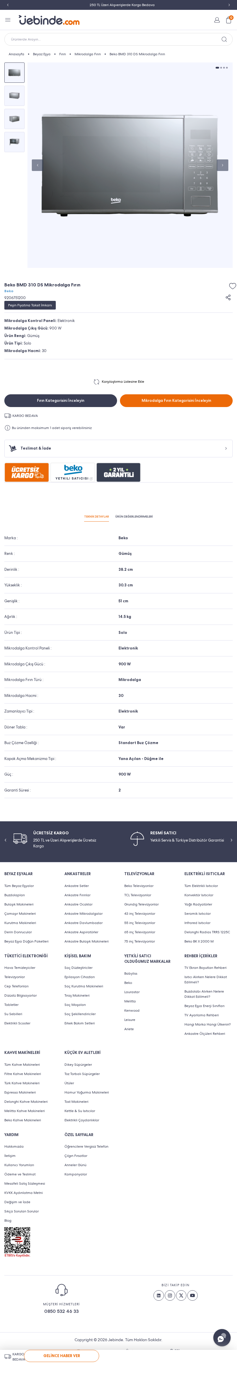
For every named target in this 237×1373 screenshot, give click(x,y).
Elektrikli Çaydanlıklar (81, 1120)
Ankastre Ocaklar (78, 904)
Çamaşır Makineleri (20, 913)
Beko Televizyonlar (138, 886)
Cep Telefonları (16, 986)
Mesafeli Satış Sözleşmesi (24, 1183)
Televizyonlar (14, 977)
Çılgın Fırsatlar (75, 1155)
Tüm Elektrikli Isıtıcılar (201, 886)
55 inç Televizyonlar (139, 923)
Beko (8, 291)
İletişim (10, 1155)
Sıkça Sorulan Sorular (21, 1211)
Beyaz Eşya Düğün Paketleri (26, 941)
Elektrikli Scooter (17, 1023)
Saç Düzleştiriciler (78, 967)
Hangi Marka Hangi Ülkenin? (207, 1024)
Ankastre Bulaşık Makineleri (86, 941)
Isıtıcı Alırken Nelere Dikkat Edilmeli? (205, 979)
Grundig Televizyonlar (141, 904)
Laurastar (132, 992)
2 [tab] (221, 68)
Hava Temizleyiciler (19, 967)
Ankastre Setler (76, 886)
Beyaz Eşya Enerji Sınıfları (204, 1006)
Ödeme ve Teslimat (20, 1174)
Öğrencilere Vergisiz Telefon (86, 1146)
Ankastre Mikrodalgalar (83, 913)
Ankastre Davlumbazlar (83, 923)
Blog (7, 1220)
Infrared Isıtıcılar (197, 923)
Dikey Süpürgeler (78, 1064)
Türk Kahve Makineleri (22, 1083)
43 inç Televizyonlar (139, 913)
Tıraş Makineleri (77, 995)
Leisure (129, 1019)
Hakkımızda (14, 1146)
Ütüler (69, 1083)
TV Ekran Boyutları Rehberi (205, 967)
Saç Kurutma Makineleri (83, 986)
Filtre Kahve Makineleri (22, 1074)
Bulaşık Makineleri (19, 904)
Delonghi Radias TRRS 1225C (207, 932)
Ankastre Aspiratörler (81, 932)
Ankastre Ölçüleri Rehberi (204, 1033)
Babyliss (130, 973)
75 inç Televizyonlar (139, 941)
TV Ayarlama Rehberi (201, 1015)
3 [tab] (224, 68)
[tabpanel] (130, 165)
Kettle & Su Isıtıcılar (79, 1111)
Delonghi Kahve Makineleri (26, 1101)
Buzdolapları (14, 895)
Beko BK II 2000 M (199, 941)
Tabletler (11, 1004)
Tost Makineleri (76, 1101)
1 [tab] (217, 68)
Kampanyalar (75, 1174)
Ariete (129, 1029)
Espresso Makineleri (20, 1092)
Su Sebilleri (13, 1014)
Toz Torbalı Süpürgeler (82, 1074)
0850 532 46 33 (61, 1311)
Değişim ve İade (17, 1202)
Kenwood (132, 1010)
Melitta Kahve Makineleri (24, 1111)
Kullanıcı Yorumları (19, 1165)
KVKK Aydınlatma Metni (23, 1192)
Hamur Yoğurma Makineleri (86, 1092)
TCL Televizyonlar (137, 895)
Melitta (130, 1001)
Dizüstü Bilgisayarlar (20, 995)
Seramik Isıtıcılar (197, 913)
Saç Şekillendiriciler (80, 1014)
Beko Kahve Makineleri (22, 1120)
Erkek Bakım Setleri (79, 1023)
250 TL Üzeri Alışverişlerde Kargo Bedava (118, 5)
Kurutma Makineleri (20, 923)
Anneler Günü (75, 1165)
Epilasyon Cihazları (79, 977)
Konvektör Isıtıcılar (198, 895)
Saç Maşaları (75, 1004)
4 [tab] (227, 68)
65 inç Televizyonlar (139, 932)
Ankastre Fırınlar (77, 895)
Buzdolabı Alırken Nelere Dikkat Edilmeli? (204, 994)
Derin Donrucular (18, 932)
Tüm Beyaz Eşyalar (19, 886)
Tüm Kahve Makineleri (22, 1064)
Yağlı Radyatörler (198, 904)
